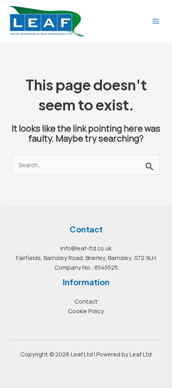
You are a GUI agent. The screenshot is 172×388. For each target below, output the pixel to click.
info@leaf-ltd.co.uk (86, 248)
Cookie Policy (86, 311)
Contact (86, 301)
